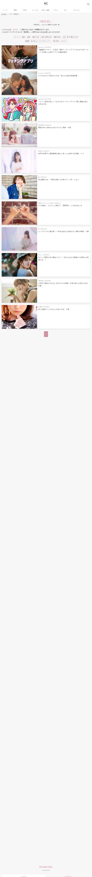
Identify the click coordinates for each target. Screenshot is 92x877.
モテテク (64, 41)
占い (65, 10)
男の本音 (56, 41)
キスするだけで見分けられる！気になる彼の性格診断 (57, 76)
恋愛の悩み (57, 37)
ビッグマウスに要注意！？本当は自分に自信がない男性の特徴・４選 (63, 231)
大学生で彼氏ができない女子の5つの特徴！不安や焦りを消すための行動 (63, 284)
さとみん (40, 73)
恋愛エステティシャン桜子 (45, 203)
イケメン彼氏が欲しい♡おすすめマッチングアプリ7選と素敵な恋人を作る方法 (63, 103)
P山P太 (40, 151)
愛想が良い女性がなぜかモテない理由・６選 (54, 127)
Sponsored (41, 47)
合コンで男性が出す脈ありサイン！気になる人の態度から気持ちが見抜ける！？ (63, 259)
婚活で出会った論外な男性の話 (41, 37)
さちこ (40, 255)
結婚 (28, 37)
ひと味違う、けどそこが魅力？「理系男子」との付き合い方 (60, 205)
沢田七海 (40, 280)
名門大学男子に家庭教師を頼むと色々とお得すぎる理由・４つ (61, 153)
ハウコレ (4, 14)
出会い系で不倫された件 (70, 37)
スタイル (76, 10)
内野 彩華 (41, 125)
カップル (35, 10)
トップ (5, 10)
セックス (17, 37)
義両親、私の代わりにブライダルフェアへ (38, 41)
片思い (25, 10)
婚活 (23, 37)
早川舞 (40, 306)
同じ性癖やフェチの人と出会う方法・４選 (53, 309)
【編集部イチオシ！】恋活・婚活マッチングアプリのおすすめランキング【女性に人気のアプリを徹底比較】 (63, 51)
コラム (55, 10)
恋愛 (15, 10)
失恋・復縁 (45, 10)
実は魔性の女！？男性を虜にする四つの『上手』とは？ (58, 179)
